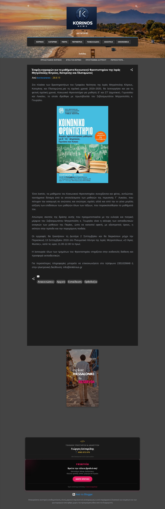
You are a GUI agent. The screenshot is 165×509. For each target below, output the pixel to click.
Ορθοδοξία (91, 281)
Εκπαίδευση (75, 281)
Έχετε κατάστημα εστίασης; (82, 487)
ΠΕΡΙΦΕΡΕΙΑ (77, 42)
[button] (131, 70)
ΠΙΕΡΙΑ (64, 42)
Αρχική (61, 281)
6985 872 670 (82, 452)
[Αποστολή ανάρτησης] (38, 277)
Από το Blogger (84, 494)
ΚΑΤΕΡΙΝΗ (52, 42)
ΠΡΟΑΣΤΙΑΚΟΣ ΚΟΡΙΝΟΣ (51, 60)
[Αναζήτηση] (136, 6)
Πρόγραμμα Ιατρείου (96, 60)
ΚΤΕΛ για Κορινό (73, 60)
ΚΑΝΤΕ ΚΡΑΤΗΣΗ (82, 479)
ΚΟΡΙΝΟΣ (40, 42)
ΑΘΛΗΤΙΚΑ (108, 42)
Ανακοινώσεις (46, 281)
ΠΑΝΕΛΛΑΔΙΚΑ (93, 42)
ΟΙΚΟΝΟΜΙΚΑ (123, 42)
